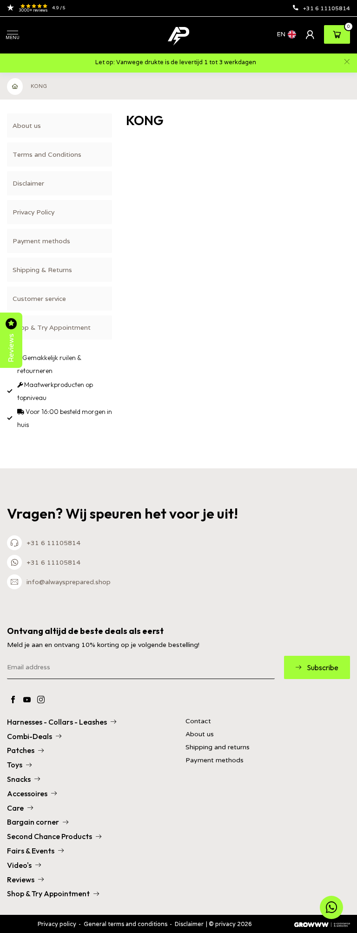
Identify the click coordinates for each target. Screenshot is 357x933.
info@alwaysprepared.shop (68, 582)
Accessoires (27, 793)
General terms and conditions (125, 924)
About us (27, 125)
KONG (39, 86)
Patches (20, 750)
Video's (19, 865)
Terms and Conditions (47, 154)
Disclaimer (28, 183)
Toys (14, 764)
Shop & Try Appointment (52, 327)
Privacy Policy (33, 212)
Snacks (19, 779)
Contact (198, 721)
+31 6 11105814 (326, 8)
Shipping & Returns (42, 270)
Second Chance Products (49, 836)
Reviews (20, 879)
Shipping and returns (217, 747)
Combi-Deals (29, 736)
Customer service (39, 298)
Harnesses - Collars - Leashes (57, 721)
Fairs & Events (30, 850)
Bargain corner (33, 821)
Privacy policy (57, 924)
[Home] (15, 86)
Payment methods (41, 241)
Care (15, 808)
